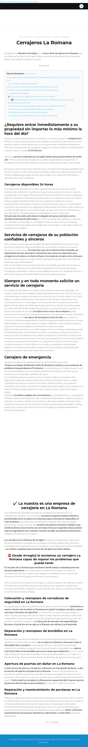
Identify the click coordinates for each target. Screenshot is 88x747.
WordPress (44, 742)
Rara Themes (63, 739)
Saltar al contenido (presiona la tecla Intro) (19, 1)
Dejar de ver (30, 74)
